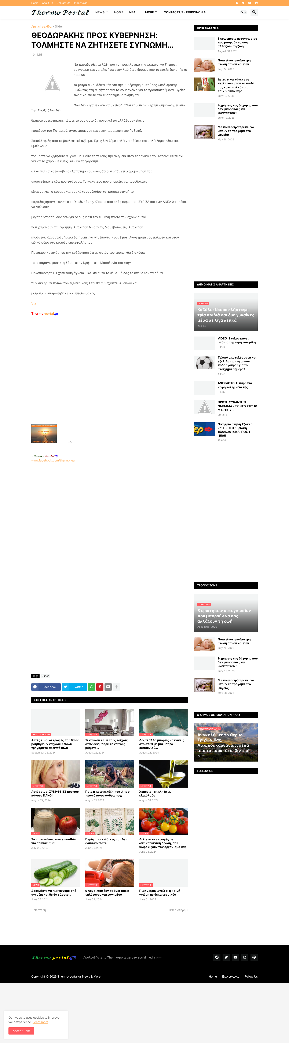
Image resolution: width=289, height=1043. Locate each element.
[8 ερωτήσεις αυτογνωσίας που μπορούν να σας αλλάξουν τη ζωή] (204, 43)
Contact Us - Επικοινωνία (72, 2)
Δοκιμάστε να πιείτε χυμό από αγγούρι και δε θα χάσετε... (53, 892)
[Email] (108, 687)
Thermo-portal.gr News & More (79, 976)
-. (45, 456)
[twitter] (243, 3)
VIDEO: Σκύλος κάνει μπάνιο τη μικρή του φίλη (237, 340)
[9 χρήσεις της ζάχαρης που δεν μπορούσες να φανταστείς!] (204, 110)
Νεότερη (40, 910)
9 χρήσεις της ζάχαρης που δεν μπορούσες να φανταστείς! (238, 109)
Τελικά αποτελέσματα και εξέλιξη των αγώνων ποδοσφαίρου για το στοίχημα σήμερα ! (237, 363)
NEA (132, 12)
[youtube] (249, 3)
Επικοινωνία (230, 976)
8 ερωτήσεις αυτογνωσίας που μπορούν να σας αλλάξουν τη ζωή (237, 42)
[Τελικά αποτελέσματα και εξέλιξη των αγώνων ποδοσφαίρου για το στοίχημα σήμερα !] (204, 362)
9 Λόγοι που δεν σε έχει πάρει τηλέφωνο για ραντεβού (107, 892)
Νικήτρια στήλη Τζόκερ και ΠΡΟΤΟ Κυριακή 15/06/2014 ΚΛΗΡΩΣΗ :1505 (235, 430)
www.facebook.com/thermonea (53, 460)
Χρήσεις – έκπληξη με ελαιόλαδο (155, 793)
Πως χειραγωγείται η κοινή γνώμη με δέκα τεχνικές (159, 892)
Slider (59, 26)
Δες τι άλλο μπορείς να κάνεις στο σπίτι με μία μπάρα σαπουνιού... (161, 743)
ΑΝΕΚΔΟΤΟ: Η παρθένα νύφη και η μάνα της (235, 385)
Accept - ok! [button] (21, 1031)
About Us (47, 2)
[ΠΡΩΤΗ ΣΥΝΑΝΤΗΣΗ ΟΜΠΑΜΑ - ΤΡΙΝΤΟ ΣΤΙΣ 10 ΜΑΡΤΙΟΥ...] (204, 407)
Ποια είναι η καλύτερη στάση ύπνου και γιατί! (235, 62)
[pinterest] (256, 3)
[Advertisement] (104, 379)
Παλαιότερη (177, 910)
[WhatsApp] (91, 687)
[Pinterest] (99, 687)
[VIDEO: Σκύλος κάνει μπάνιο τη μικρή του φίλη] (204, 343)
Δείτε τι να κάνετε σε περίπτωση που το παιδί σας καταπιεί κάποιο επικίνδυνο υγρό (236, 85)
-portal (44, 314)
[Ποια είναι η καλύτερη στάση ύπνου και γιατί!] (204, 65)
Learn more (40, 1022)
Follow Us (251, 976)
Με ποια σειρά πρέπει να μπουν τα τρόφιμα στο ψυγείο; (236, 130)
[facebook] (237, 3)
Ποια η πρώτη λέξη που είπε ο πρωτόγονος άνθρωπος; (107, 793)
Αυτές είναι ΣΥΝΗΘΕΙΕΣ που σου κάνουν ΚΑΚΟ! (55, 793)
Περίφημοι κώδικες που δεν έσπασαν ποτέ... (106, 841)
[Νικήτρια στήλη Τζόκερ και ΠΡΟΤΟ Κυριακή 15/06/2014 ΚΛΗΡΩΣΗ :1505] (204, 429)
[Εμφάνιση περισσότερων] (116, 687)
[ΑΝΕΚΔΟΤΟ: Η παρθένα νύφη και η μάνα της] (204, 388)
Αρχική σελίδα (41, 26)
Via (33, 303)
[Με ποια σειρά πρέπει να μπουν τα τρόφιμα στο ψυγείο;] (204, 132)
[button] (243, 12)
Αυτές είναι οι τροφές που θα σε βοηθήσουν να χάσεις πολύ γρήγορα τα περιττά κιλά (55, 743)
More (149, 12)
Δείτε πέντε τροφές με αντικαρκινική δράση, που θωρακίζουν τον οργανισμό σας (162, 843)
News (100, 12)
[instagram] (244, 957)
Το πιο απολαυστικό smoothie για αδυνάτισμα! (53, 841)
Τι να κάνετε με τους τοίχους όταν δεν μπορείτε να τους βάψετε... (106, 743)
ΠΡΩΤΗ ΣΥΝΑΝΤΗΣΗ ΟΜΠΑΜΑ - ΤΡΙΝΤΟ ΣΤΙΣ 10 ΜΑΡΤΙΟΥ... (237, 405)
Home (34, 2)
